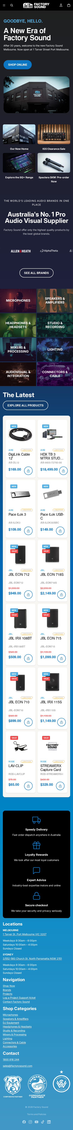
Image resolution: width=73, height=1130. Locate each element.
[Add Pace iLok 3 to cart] (28, 531)
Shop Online (17, 65)
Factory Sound (40, 1107)
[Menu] (4, 5)
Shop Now (9, 985)
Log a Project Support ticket (19, 997)
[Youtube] (36, 1122)
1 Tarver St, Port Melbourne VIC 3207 (24, 934)
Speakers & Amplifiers (15, 1018)
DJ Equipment (11, 1022)
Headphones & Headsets (17, 1026)
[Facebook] (24, 1122)
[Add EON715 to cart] (61, 658)
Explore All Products (25, 405)
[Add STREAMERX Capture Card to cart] (60, 786)
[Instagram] (30, 1122)
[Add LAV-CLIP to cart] (28, 786)
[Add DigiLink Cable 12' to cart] (28, 471)
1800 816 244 (11, 1059)
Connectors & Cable (14, 1042)
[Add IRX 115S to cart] (61, 722)
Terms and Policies (36, 1114)
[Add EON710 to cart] (28, 722)
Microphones (10, 1014)
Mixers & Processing (14, 1034)
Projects (7, 993)
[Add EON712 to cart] (28, 594)
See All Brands (36, 273)
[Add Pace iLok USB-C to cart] (60, 531)
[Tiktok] (43, 1122)
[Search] (12, 5)
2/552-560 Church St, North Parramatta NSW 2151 (32, 958)
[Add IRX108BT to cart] (28, 658)
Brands (7, 989)
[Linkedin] (49, 1122)
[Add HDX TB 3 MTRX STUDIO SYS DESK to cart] (63, 471)
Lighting (7, 1038)
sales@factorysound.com (17, 1065)
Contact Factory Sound (16, 1001)
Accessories (10, 1046)
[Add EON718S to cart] (61, 594)
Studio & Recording (14, 1030)
